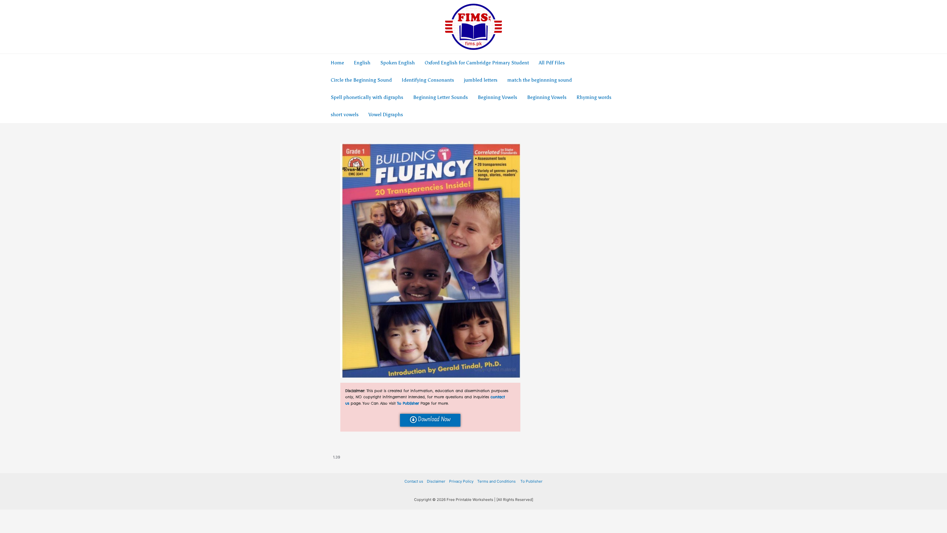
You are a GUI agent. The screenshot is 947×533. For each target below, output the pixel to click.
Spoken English (397, 63)
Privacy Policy (461, 481)
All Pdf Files (552, 63)
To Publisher (531, 481)
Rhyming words (593, 97)
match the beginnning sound (539, 80)
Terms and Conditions (496, 481)
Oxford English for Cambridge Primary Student (477, 63)
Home (337, 63)
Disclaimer (436, 481)
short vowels (345, 114)
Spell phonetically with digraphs (367, 97)
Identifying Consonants (428, 80)
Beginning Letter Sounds (440, 97)
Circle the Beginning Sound (361, 80)
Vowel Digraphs (385, 114)
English (362, 63)
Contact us (413, 481)
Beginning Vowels (497, 97)
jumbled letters (480, 80)
